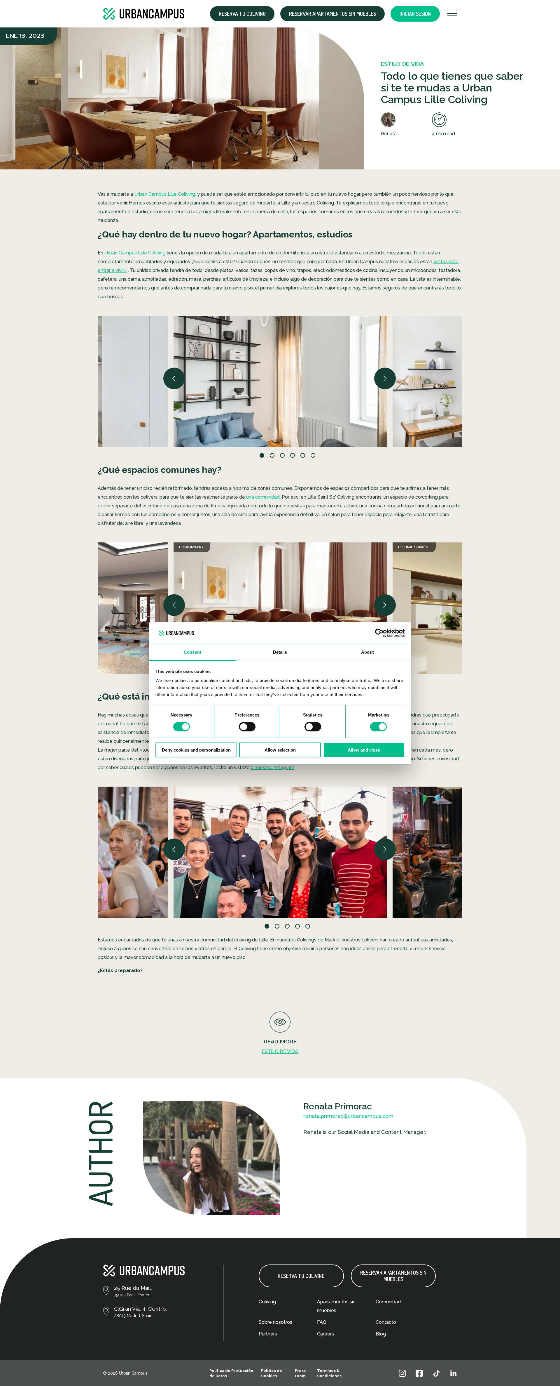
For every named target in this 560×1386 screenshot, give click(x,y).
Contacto (386, 1322)
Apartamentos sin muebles (336, 1306)
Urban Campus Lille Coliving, (165, 194)
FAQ (321, 1322)
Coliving (267, 1302)
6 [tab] (321, 456)
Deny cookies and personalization (196, 749)
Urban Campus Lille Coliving (134, 253)
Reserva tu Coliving (242, 14)
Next (385, 378)
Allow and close (364, 749)
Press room (300, 1373)
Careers (325, 1334)
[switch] (247, 726)
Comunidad (388, 1302)
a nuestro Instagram (272, 767)
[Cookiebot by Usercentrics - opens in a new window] (379, 633)
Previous (174, 378)
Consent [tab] (192, 652)
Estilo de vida (280, 1051)
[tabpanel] (280, 381)
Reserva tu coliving (301, 1276)
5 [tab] (315, 927)
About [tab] (367, 652)
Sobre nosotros (275, 1322)
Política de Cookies (271, 1373)
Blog (381, 1334)
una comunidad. (263, 497)
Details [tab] (280, 652)
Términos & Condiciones (329, 1373)
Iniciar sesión (415, 14)
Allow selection (280, 749)
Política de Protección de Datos (231, 1373)
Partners (268, 1334)
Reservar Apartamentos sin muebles (332, 14)
